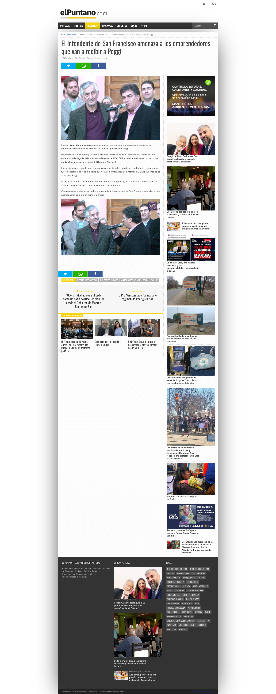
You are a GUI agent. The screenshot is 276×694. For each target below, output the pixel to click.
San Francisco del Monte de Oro (135, 280)
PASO (197, 603)
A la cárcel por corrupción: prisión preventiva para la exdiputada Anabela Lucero (195, 226)
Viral (144, 25)
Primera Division (174, 616)
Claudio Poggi (183, 573)
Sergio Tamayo (173, 586)
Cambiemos (171, 625)
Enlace (201, 691)
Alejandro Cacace (187, 625)
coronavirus (192, 582)
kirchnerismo (194, 607)
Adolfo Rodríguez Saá (199, 569)
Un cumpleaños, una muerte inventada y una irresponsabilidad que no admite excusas (183, 267)
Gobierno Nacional (175, 599)
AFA (174, 629)
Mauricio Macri (173, 577)
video (169, 590)
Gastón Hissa (173, 603)
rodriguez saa (173, 594)
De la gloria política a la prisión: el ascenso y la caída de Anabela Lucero (183, 214)
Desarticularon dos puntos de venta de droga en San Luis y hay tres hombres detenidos (181, 380)
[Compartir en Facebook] (98, 68)
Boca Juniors (173, 612)
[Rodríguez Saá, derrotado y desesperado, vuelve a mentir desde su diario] (144, 336)
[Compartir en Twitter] (68, 68)
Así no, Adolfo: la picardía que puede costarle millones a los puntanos (182, 339)
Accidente (202, 625)
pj (208, 620)
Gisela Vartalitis (200, 586)
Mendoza (183, 629)
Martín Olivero (192, 599)
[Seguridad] (191, 115)
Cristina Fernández (175, 582)
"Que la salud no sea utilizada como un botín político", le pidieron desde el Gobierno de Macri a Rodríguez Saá (83, 300)
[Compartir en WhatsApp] (83, 68)
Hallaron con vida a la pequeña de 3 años (182, 497)
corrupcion (187, 612)
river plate (187, 603)
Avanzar (201, 620)
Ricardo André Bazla (176, 607)
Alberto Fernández (191, 594)
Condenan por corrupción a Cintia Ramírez (108, 343)
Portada (65, 25)
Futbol (202, 577)
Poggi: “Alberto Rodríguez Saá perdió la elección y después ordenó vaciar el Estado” (182, 159)
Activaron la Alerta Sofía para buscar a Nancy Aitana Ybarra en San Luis (183, 533)
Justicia (198, 612)
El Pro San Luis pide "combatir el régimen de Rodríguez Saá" (138, 297)
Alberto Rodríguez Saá (87, 280)
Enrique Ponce (189, 577)
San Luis (78, 25)
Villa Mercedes (198, 573)
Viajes (134, 25)
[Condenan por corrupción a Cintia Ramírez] (111, 334)
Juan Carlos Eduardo (109, 280)
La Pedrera (179, 590)
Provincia (92, 25)
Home (64, 35)
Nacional (107, 25)
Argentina (188, 616)
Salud (207, 612)
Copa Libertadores (195, 590)
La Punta (186, 586)
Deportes (122, 25)
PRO (168, 629)
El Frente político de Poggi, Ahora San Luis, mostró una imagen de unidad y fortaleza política (75, 346)
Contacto (208, 691)
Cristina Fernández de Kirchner (181, 620)
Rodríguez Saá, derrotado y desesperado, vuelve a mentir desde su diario (142, 345)
